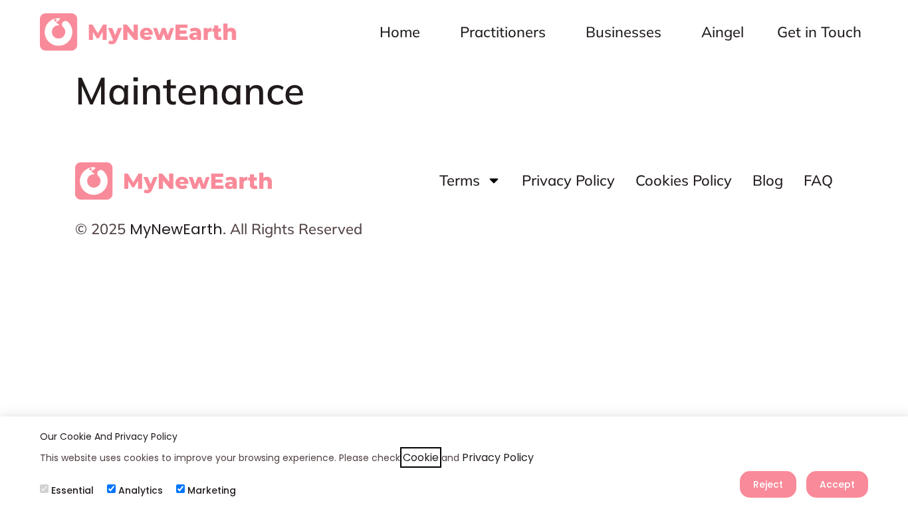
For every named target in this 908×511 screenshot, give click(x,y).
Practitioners (503, 32)
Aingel (722, 32)
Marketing (211, 490)
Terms (459, 180)
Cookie (421, 457)
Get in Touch (819, 32)
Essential (72, 490)
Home (400, 32)
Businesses (623, 32)
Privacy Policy (568, 180)
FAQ (818, 180)
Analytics (140, 490)
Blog (767, 180)
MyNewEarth (176, 229)
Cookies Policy (683, 180)
